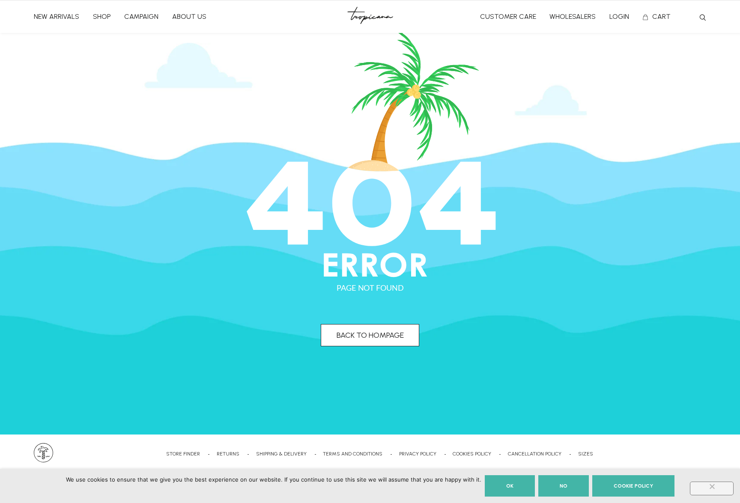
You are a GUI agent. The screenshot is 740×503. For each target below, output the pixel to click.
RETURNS (228, 454)
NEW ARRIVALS (56, 16)
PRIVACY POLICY (417, 454)
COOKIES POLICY (472, 454)
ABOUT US (189, 16)
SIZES (585, 454)
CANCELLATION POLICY (534, 454)
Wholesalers (572, 16)
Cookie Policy (633, 486)
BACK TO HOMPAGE (370, 335)
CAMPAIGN (141, 16)
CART (661, 16)
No (563, 486)
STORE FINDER (183, 454)
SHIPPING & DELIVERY (281, 454)
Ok (509, 486)
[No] (712, 488)
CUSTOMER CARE (508, 16)
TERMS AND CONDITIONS (352, 454)
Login (619, 16)
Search (702, 17)
